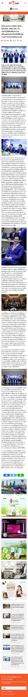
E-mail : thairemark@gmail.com (11, 677)
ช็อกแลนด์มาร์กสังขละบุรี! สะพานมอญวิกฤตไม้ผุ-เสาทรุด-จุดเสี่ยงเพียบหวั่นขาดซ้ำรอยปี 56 (18, 627)
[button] (14, 17)
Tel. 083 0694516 (7, 679)
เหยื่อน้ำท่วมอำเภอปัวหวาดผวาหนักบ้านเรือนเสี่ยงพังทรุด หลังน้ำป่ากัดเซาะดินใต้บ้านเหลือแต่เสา (17, 607)
